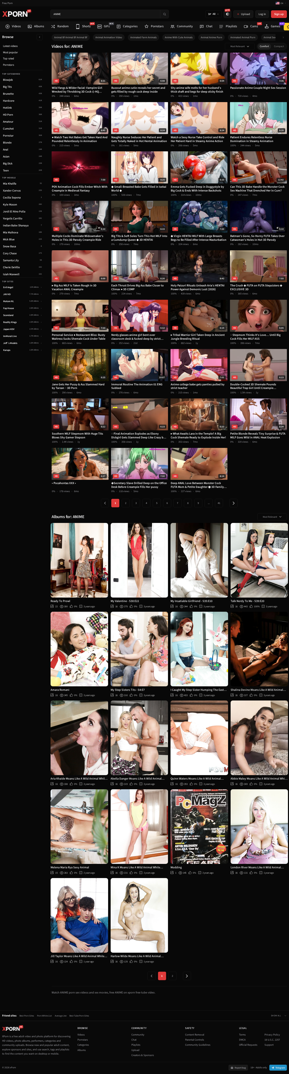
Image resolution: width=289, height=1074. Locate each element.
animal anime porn (211, 37)
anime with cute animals (179, 37)
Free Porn (7, 3)
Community (137, 1035)
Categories (83, 1045)
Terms (242, 1035)
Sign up (279, 14)
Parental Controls (194, 1040)
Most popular (10, 52)
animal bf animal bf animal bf (70, 37)
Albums (81, 1050)
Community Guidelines (197, 1045)
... (209, 503)
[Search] (164, 14)
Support (269, 1045)
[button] (284, 37)
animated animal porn (242, 37)
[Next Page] (234, 503)
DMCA (242, 1040)
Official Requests (248, 1045)
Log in (262, 14)
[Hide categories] (40, 37)
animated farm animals (143, 37)
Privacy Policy (272, 1035)
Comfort (264, 46)
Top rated (8, 58)
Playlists (135, 1045)
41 (219, 503)
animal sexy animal (274, 37)
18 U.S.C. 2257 (272, 1040)
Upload (135, 1050)
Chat (133, 1040)
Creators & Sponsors (142, 1055)
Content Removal (194, 1035)
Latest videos (10, 46)
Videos (81, 1035)
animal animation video (108, 37)
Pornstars (8, 65)
